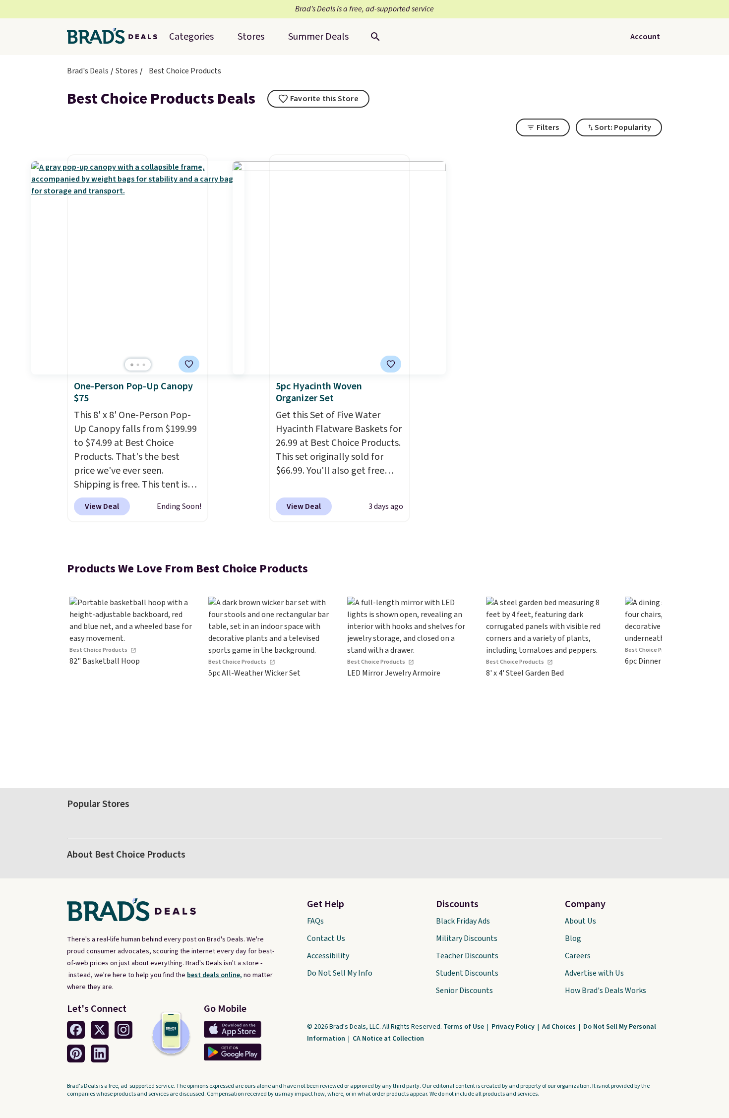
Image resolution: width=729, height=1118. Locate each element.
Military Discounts (466, 938)
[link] (131, 678)
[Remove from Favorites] (189, 364)
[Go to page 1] (131, 365)
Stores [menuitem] (251, 37)
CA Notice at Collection (388, 1039)
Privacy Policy (513, 1027)
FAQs (315, 921)
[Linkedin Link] (100, 1053)
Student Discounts (467, 973)
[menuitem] (318, 37)
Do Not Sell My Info (339, 973)
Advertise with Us (594, 973)
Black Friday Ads (463, 921)
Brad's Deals (88, 70)
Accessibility (328, 956)
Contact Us (326, 938)
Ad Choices (559, 1027)
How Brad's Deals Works (605, 990)
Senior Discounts (464, 990)
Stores (127, 70)
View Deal (102, 506)
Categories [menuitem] (191, 37)
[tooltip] (318, 99)
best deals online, (214, 975)
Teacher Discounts (467, 956)
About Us (580, 921)
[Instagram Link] (123, 1030)
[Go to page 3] (143, 365)
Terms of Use (464, 1027)
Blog (573, 938)
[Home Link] (116, 36)
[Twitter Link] (100, 1030)
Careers (578, 956)
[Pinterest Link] (76, 1053)
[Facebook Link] (76, 1030)
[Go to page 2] (137, 365)
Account (645, 37)
